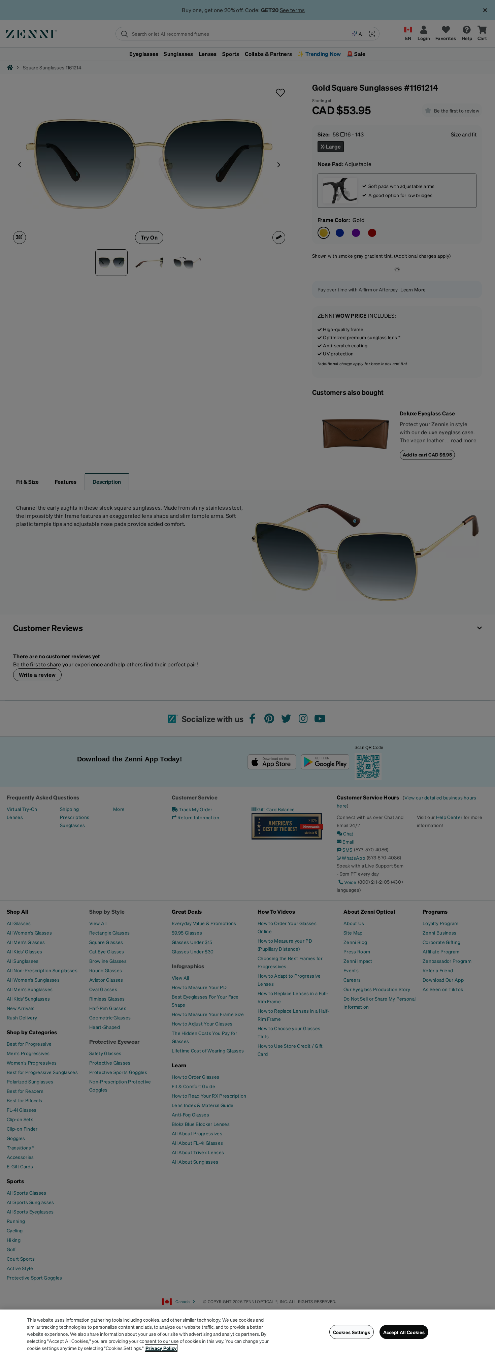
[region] (247, 1332)
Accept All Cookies (404, 1332)
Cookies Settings (351, 1332)
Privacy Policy (161, 1348)
